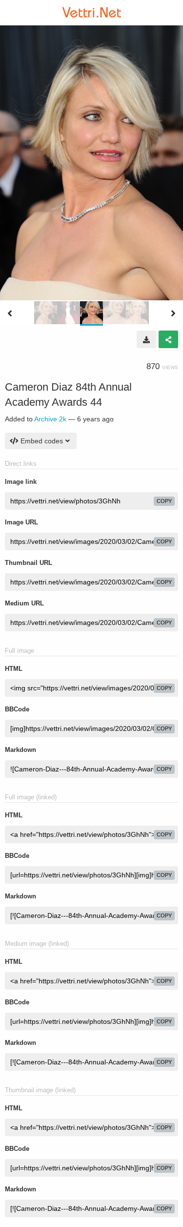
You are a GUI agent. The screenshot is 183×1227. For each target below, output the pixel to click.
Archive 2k (50, 419)
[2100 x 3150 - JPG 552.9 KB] (146, 339)
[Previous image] (10, 313)
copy (164, 501)
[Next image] (173, 313)
